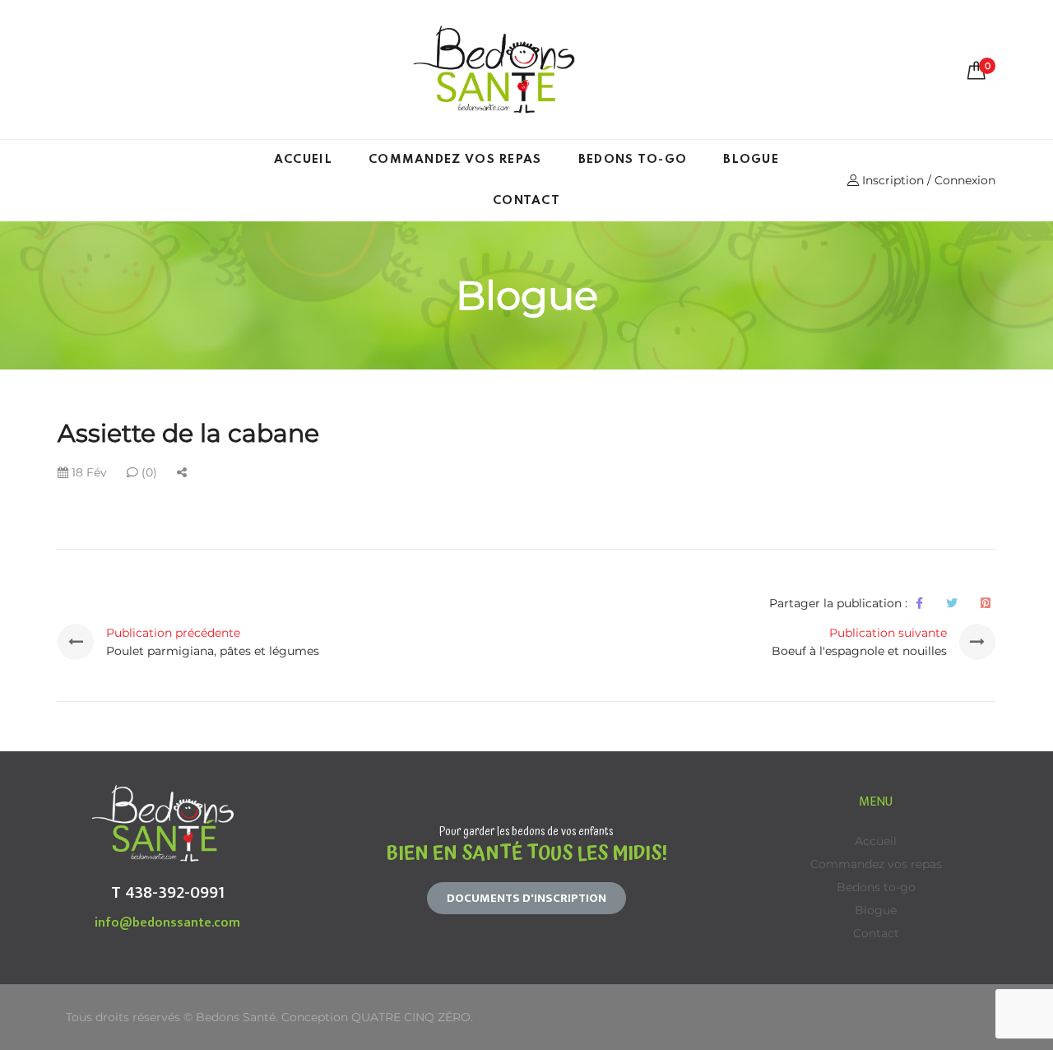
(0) (147, 472)
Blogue (751, 159)
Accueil (303, 159)
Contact (526, 201)
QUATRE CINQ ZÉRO (411, 1017)
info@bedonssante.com (167, 923)
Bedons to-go (633, 159)
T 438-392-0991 (168, 892)
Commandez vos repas (455, 159)
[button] (526, 898)
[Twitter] (952, 603)
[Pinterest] (985, 603)
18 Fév (87, 472)
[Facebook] (919, 603)
